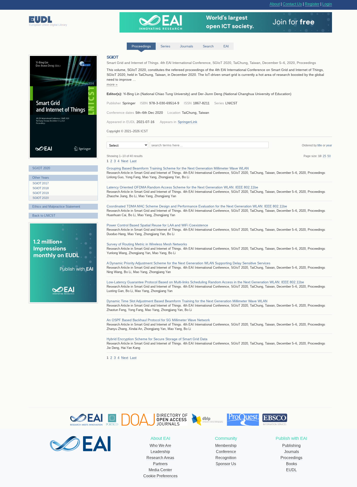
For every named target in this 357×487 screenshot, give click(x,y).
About (275, 4)
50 (329, 156)
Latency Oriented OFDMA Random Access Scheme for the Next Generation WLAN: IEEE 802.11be (182, 187)
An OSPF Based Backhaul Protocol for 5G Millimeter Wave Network (158, 320)
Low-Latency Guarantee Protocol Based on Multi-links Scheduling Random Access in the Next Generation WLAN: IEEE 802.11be (205, 282)
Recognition (225, 458)
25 (324, 156)
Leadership (160, 452)
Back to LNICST (43, 215)
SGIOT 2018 (41, 188)
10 (320, 156)
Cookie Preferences (160, 476)
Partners (160, 464)
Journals (291, 452)
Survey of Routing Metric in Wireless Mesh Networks (147, 244)
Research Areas (160, 458)
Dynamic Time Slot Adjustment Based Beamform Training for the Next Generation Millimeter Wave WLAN (187, 301)
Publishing (291, 445)
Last (133, 161)
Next (124, 161)
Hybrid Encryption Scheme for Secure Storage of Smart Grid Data (157, 339)
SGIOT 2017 (41, 183)
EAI (226, 46)
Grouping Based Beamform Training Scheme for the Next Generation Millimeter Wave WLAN (178, 168)
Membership (226, 445)
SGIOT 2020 (41, 168)
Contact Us (292, 4)
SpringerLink (187, 122)
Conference (226, 452)
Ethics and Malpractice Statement (56, 206)
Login (327, 4)
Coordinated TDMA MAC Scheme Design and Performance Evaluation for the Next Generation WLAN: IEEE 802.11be (197, 206)
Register (312, 4)
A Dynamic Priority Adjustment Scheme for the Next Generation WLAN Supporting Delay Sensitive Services (188, 263)
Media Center (160, 470)
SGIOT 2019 (41, 193)
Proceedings (291, 458)
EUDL (291, 470)
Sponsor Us (226, 464)
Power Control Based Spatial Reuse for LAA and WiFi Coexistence (157, 225)
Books (291, 464)
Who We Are (160, 445)
